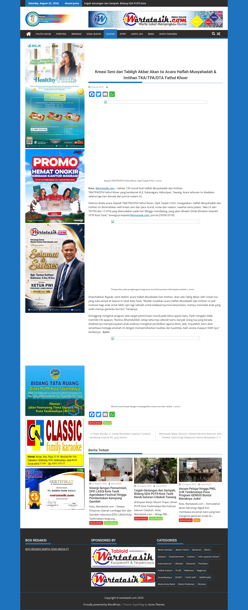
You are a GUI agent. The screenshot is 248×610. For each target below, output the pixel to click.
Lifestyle (179, 563)
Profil (178, 570)
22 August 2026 (99, 483)
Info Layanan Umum (208, 556)
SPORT (123, 34)
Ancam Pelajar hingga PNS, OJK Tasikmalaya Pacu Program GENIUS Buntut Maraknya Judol (136, 3)
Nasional (190, 563)
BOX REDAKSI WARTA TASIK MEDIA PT (47, 549)
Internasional (164, 563)
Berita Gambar (165, 549)
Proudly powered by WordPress (102, 604)
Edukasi (110, 34)
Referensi (189, 570)
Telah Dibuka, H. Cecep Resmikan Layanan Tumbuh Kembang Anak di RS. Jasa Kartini (120, 435)
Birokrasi (76, 34)
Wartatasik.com (105, 188)
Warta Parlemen (168, 34)
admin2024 (116, 483)
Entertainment (176, 556)
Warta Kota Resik (166, 584)
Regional (201, 570)
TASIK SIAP (190, 577)
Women (202, 584)
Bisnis (151, 34)
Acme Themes (156, 604)
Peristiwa (61, 34)
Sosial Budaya (94, 34)
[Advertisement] (155, 55)
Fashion (191, 556)
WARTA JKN (137, 34)
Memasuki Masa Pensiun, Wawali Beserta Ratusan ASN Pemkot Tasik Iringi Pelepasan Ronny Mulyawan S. (190, 435)
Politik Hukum (43, 34)
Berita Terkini (95, 422)
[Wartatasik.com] (28, 33)
